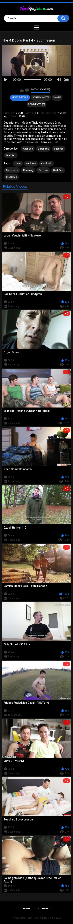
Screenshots (40, 97)
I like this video (22, 90)
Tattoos (58, 148)
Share (57, 97)
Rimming (28, 170)
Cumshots (12, 170)
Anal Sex (28, 148)
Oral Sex (11, 155)
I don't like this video (27, 90)
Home (26, 908)
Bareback (43, 148)
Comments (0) (36, 104)
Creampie (11, 177)
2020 (18, 163)
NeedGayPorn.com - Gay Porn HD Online (34, 917)
